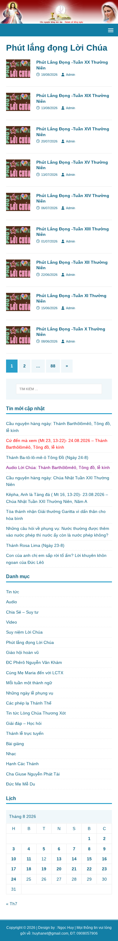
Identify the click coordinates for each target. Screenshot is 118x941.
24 (13, 879)
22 (89, 868)
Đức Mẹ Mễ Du (20, 784)
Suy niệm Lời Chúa (24, 632)
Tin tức (12, 591)
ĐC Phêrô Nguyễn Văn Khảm (34, 662)
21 (74, 868)
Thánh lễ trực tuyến (25, 733)
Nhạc (11, 753)
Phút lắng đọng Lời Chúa (30, 642)
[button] (109, 29)
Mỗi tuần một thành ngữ (29, 682)
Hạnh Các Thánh (22, 763)
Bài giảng (15, 743)
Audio (11, 601)
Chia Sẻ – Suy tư (22, 612)
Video (11, 622)
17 (13, 868)
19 (43, 868)
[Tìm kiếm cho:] (59, 389)
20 (59, 868)
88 (53, 365)
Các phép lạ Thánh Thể (28, 703)
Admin (70, 74)
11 (29, 858)
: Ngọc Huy (65, 928)
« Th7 (11, 903)
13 (59, 858)
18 (28, 868)
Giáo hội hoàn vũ (22, 652)
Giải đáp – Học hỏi (23, 723)
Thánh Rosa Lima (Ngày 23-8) (35, 545)
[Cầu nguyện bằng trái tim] (59, 20)
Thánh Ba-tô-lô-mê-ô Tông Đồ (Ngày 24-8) (47, 457)
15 (89, 858)
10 (13, 858)
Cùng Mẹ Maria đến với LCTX (34, 672)
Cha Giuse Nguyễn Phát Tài (33, 774)
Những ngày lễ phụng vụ (29, 693)
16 (104, 858)
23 (104, 868)
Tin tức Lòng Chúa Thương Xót (36, 713)
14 (74, 858)
